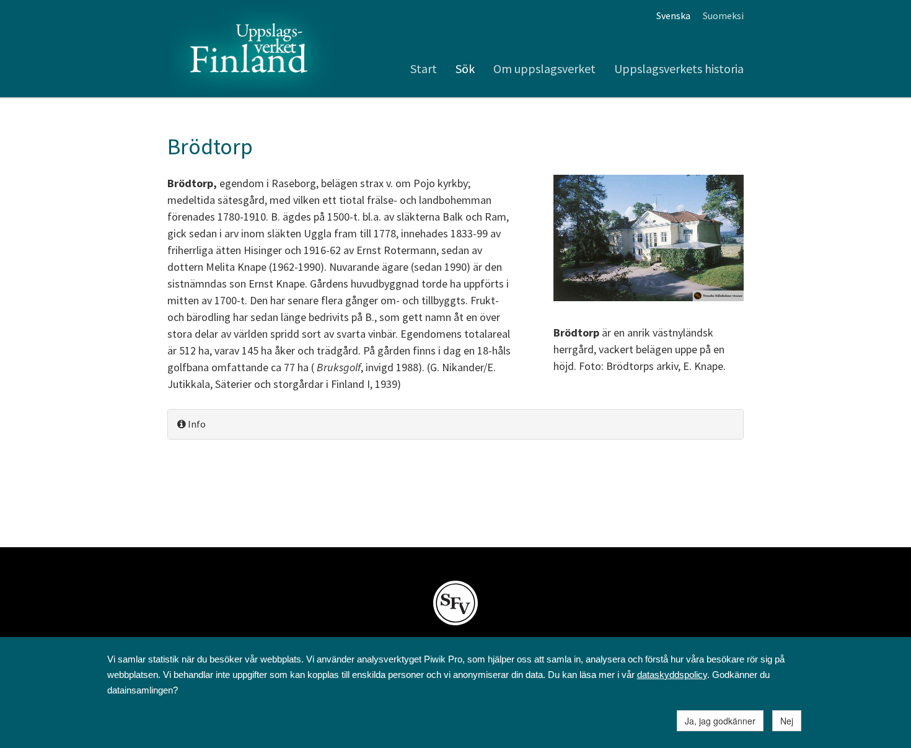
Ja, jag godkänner (720, 721)
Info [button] (196, 424)
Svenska (673, 15)
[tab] (455, 424)
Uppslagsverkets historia (679, 68)
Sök (465, 68)
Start (423, 68)
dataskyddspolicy (672, 674)
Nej (786, 721)
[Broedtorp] (648, 239)
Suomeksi (723, 15)
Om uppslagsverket (544, 68)
